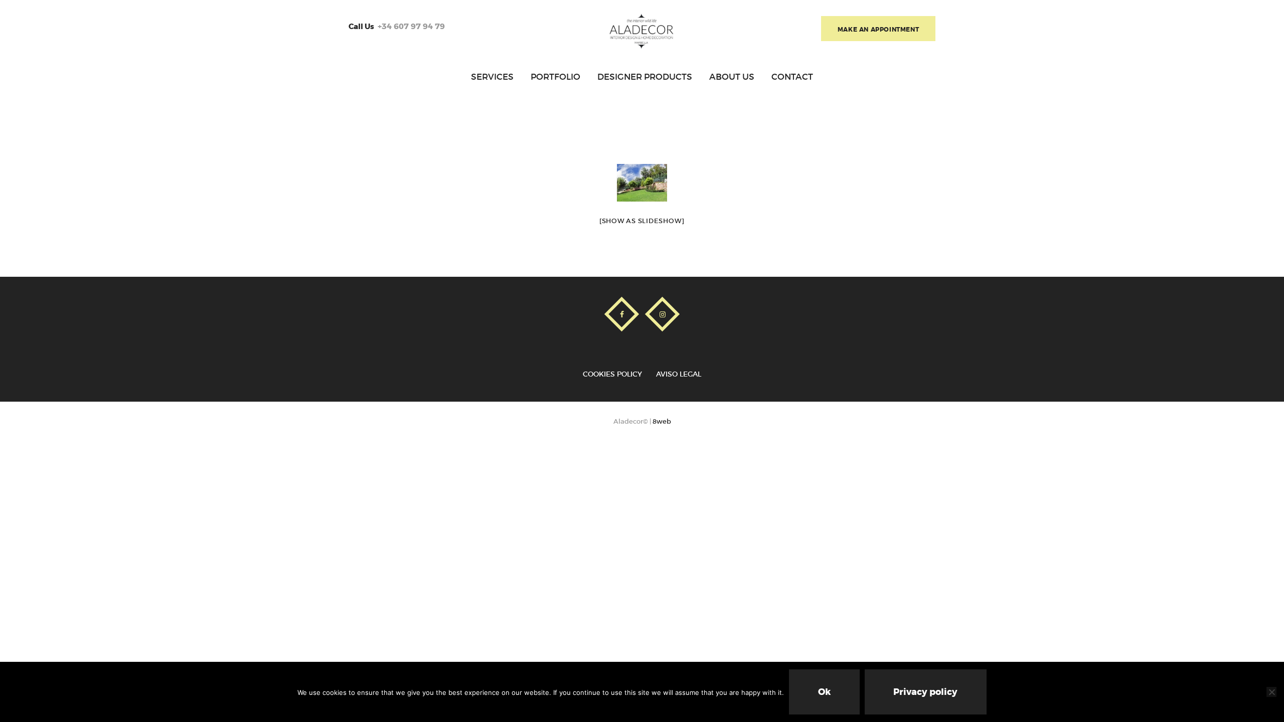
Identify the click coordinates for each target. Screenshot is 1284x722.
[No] (1271, 692)
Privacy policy (925, 692)
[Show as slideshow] (642, 221)
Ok (824, 692)
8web (662, 421)
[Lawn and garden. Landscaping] (642, 183)
